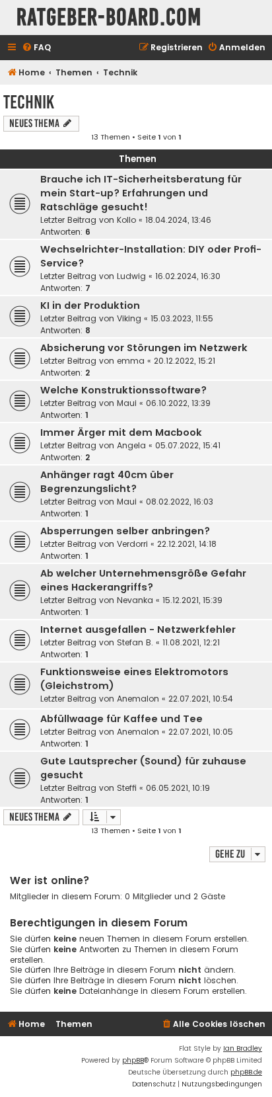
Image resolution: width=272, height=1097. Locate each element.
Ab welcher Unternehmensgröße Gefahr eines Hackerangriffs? (143, 580)
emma (131, 360)
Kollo (126, 219)
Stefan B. (135, 642)
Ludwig (131, 276)
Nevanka (135, 600)
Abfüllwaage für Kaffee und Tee (121, 718)
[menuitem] (36, 48)
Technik (28, 102)
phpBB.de (246, 1072)
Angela (131, 445)
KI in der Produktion (90, 305)
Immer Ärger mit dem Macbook (121, 432)
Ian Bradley (242, 1048)
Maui (127, 403)
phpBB (133, 1060)
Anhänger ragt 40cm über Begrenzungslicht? (107, 481)
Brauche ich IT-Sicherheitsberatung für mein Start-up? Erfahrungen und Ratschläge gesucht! (141, 193)
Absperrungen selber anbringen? (125, 531)
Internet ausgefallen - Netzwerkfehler (138, 629)
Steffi (127, 787)
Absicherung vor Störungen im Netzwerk (144, 347)
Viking (129, 318)
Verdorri (132, 543)
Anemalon (138, 698)
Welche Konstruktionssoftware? (123, 390)
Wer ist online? (50, 880)
